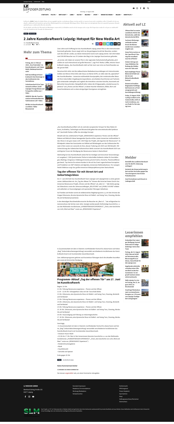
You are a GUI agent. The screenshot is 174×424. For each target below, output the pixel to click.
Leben (71, 15)
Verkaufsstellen (77, 394)
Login (149, 1)
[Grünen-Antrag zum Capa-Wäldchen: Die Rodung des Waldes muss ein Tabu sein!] (145, 65)
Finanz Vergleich (124, 391)
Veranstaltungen (106, 15)
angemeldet (69, 373)
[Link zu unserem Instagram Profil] (137, 8)
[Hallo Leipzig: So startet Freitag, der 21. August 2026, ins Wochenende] (145, 283)
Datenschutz (123, 401)
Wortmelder (33, 33)
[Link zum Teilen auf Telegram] (108, 43)
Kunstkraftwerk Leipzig (68, 360)
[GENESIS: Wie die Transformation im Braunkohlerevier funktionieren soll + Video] (48, 98)
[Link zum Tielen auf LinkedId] (111, 43)
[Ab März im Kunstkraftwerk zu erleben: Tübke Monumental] (48, 107)
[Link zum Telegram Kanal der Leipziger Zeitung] (144, 8)
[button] (56, 14)
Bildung (87, 15)
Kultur (79, 15)
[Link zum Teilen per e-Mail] (115, 43)
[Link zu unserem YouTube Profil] (133, 8)
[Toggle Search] (148, 8)
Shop (43, 1)
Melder (118, 15)
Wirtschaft (62, 15)
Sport (95, 15)
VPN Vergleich (123, 388)
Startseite (45, 15)
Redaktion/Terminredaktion (81, 388)
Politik (53, 15)
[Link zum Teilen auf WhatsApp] (104, 43)
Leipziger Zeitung (28, 1)
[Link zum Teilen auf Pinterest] (100, 43)
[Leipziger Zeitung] (37, 8)
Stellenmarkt (37, 1)
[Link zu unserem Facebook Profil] (140, 8)
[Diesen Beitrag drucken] (119, 43)
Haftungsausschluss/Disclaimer (129, 399)
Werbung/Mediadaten (79, 391)
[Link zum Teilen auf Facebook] (97, 43)
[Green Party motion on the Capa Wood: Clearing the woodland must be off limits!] (145, 55)
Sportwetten (123, 394)
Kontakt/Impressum (79, 386)
